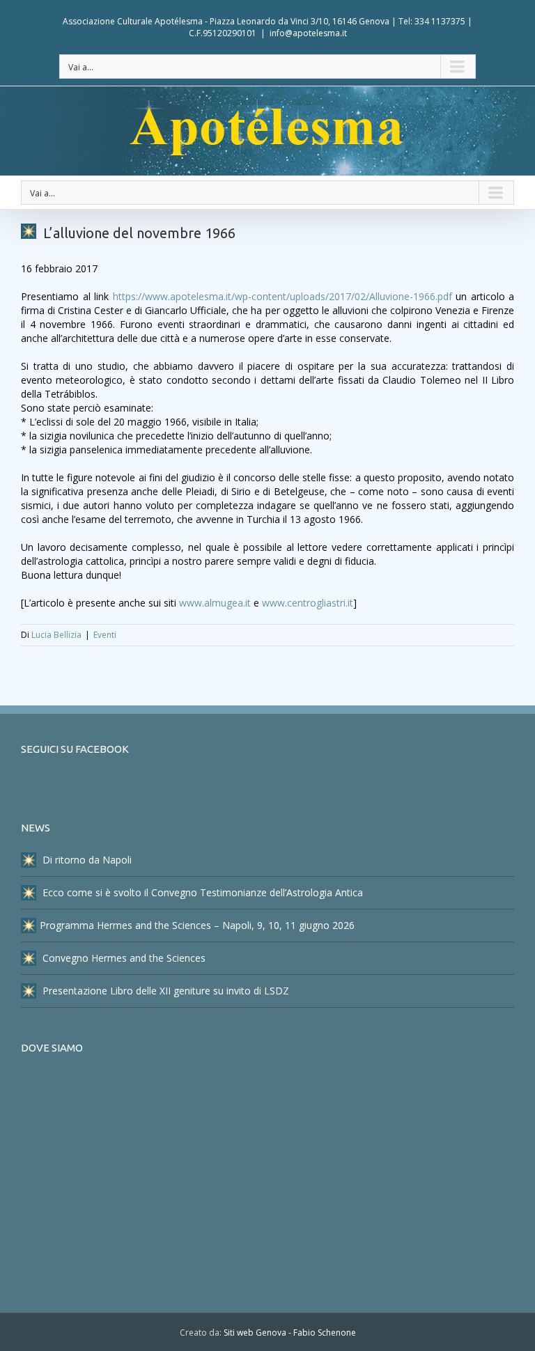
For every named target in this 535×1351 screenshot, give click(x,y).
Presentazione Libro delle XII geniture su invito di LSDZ (164, 990)
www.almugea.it (215, 602)
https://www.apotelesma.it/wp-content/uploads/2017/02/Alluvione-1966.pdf (282, 296)
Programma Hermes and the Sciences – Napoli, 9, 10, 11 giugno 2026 (197, 925)
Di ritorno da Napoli (86, 859)
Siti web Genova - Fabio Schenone (290, 1332)
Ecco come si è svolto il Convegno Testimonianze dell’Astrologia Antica (201, 892)
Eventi (104, 635)
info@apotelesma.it (308, 33)
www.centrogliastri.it (307, 602)
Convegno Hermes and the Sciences (123, 958)
